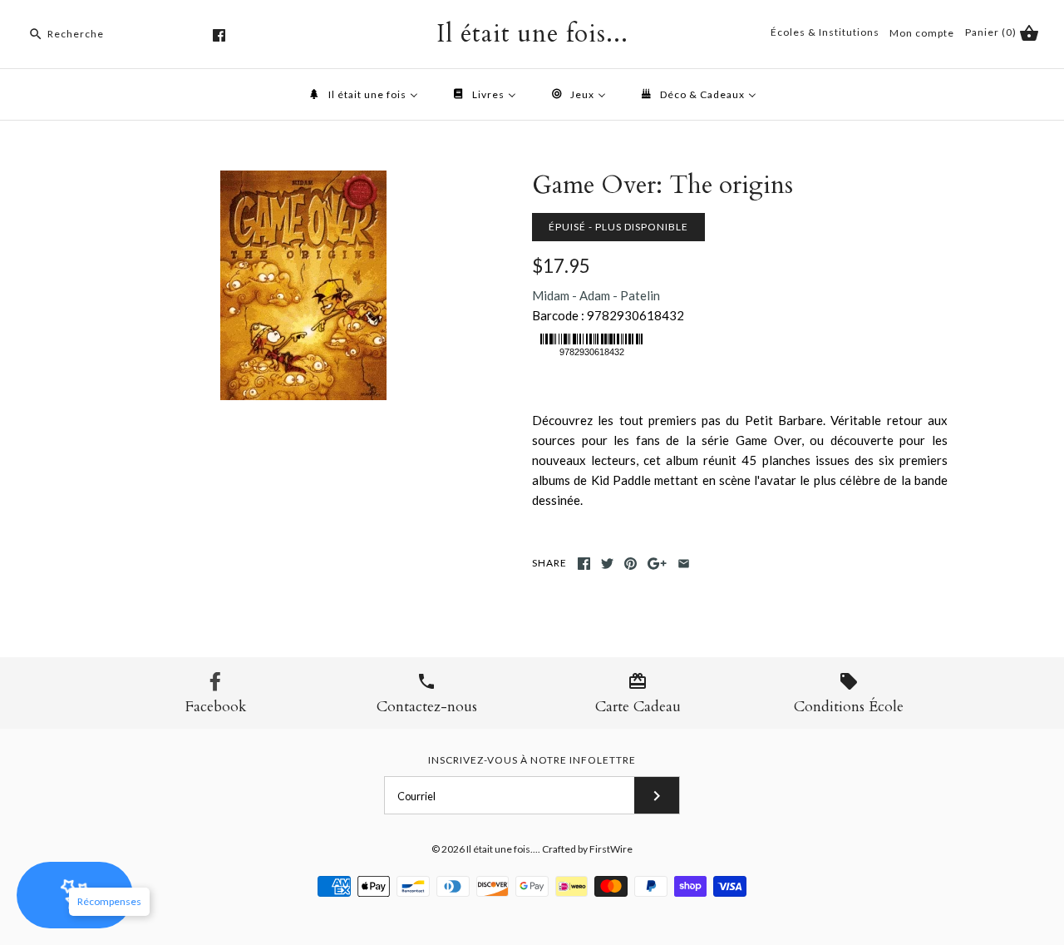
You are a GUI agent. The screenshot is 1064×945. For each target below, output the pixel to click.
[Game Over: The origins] (303, 180)
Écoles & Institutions (825, 32)
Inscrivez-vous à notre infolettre (532, 760)
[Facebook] (219, 35)
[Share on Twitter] (607, 563)
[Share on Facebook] (584, 563)
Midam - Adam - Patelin (596, 295)
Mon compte (921, 33)
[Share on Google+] (657, 563)
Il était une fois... (502, 849)
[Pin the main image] (630, 563)
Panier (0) (992, 32)
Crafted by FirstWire (587, 849)
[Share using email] (683, 563)
